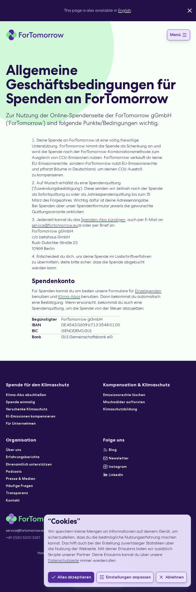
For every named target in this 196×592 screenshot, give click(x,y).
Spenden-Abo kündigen (103, 219)
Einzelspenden (148, 291)
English (124, 10)
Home (42, 553)
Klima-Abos (69, 296)
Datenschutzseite (63, 560)
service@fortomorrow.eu (55, 225)
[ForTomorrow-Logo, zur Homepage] (35, 34)
